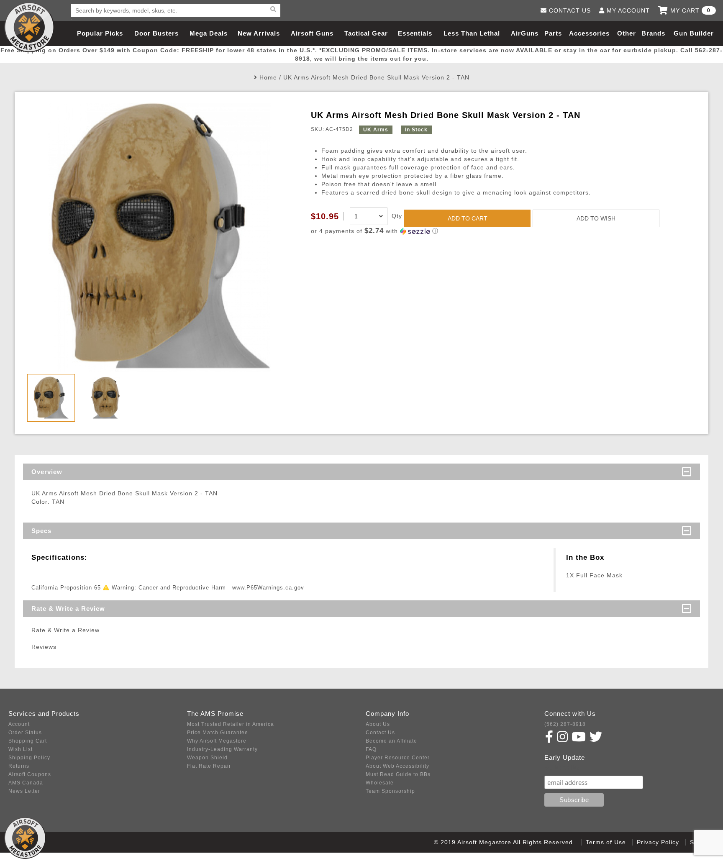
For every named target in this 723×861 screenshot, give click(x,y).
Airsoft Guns (312, 33)
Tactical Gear (366, 33)
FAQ (371, 749)
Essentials (415, 33)
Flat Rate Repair (209, 766)
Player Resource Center (398, 758)
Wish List (20, 749)
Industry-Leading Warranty (222, 749)
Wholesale (380, 783)
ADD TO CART (467, 218)
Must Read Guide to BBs (398, 774)
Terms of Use (606, 842)
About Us (378, 724)
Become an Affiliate (391, 741)
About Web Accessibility (397, 766)
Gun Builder (694, 33)
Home (268, 77)
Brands (653, 33)
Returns (18, 766)
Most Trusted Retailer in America (230, 724)
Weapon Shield (207, 758)
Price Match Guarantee (217, 732)
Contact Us (380, 732)
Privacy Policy (658, 842)
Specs (41, 530)
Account (19, 724)
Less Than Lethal (472, 33)
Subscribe (562, 767)
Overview (46, 471)
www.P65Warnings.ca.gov (268, 587)
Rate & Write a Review (68, 608)
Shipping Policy (29, 758)
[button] (504, 231)
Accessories (589, 33)
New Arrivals (259, 33)
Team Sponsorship (390, 791)
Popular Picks (100, 33)
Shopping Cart (27, 741)
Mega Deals (209, 33)
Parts (553, 33)
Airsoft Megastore (29, 27)
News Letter (24, 791)
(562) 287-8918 (565, 724)
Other (626, 33)
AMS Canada (25, 783)
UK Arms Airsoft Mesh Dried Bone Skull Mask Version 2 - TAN (376, 77)
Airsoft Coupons (29, 774)
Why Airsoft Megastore (216, 741)
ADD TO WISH (596, 218)
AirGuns (524, 33)
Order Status (25, 732)
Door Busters (156, 33)
